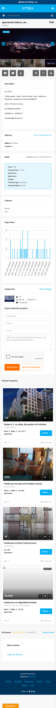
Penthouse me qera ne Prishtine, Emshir (23, 484)
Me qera (48, 450)
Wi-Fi (6, 212)
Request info (12, 367)
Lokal (48, 682)
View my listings (45, 289)
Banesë (40, 682)
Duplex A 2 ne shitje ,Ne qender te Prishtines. (25, 424)
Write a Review (48, 632)
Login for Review (15, 654)
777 (8, 442)
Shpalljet (17, 682)
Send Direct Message (31, 367)
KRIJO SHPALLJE (29, 2)
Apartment (29, 682)
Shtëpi (24, 686)
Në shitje (47, 391)
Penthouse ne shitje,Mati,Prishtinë (20, 602)
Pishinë (7, 208)
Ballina (8, 682)
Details (45, 433)
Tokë (32, 686)
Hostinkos (32, 677)
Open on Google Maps (42, 135)
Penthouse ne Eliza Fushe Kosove (20, 543)
